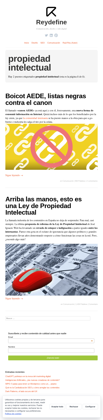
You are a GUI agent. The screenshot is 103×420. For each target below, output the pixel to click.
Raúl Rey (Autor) (70, 43)
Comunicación (53, 43)
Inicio (26, 43)
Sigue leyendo (14, 175)
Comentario (93, 304)
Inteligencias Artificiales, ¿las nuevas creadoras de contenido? (32, 380)
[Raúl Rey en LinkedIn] (51, 34)
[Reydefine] (51, 16)
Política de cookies (13, 414)
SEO (42, 43)
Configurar (90, 406)
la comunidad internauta (35, 118)
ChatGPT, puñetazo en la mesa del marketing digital (28, 376)
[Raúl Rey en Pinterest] (56, 34)
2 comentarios (92, 181)
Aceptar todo (57, 406)
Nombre (11, 347)
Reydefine (51, 22)
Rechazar (74, 406)
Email (50, 337)
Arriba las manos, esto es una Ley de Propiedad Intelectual (43, 205)
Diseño (35, 43)
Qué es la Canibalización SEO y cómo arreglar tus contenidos (32, 387)
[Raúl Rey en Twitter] (46, 34)
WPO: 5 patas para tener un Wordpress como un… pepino (30, 384)
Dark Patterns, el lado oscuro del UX (21, 391)
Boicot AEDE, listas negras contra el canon (45, 99)
